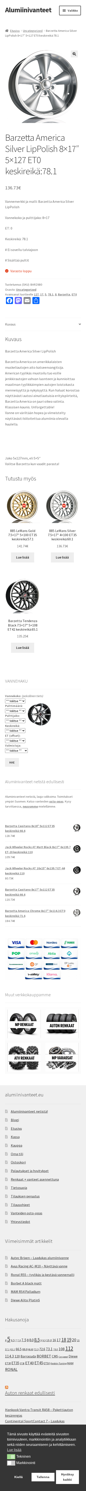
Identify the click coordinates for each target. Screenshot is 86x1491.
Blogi (15, 1120)
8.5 (37, 1340)
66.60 (30, 1349)
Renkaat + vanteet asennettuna (35, 1179)
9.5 (44, 1340)
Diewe (73, 1356)
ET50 (47, 1363)
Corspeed (63, 1356)
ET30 (8, 1363)
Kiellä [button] (18, 1477)
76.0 (55, 1349)
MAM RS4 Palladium (25, 1291)
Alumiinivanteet (28, 9)
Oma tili (17, 1154)
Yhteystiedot (20, 1221)
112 (69, 1348)
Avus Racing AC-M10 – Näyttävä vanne (39, 1266)
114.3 (9, 1356)
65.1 (12, 1349)
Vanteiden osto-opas (26, 1213)
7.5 (23, 1340)
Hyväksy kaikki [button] (67, 1477)
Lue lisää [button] (14, 1450)
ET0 (74, 294)
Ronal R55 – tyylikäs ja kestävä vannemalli (42, 1274)
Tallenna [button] (43, 1477)
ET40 (29, 1362)
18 (63, 1340)
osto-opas (56, 801)
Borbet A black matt (26, 1283)
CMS (55, 1356)
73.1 (49, 1349)
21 (78, 1340)
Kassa (15, 1137)
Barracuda (28, 1356)
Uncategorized (33, 31)
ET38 (22, 1363)
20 (74, 1339)
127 (36, 294)
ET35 (15, 1363)
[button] (74, 53)
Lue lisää (22, 557)
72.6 (42, 1349)
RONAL (11, 1369)
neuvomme (30, 806)
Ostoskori (18, 1162)
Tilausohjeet (20, 1205)
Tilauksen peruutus (25, 1196)
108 (62, 1349)
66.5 (19, 1349)
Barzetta (64, 294)
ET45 (38, 1362)
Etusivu (15, 31)
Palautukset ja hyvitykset (30, 1171)
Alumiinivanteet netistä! (29, 1111)
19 (69, 1340)
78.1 (50, 294)
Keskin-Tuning (58, 1363)
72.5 (36, 1349)
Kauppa (16, 1145)
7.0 (19, 1340)
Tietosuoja (19, 1187)
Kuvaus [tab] (10, 324)
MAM (70, 1363)
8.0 (31, 1340)
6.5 (13, 1340)
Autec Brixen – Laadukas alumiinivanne (40, 1258)
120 (17, 1356)
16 (54, 1340)
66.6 (25, 1349)
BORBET (44, 1356)
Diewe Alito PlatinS (25, 1300)
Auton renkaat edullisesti (30, 1393)
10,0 (49, 1340)
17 (41, 294)
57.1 (7, 1349)
